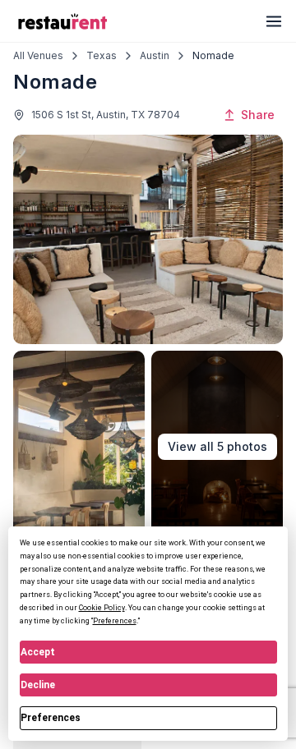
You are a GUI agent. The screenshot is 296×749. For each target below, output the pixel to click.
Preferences (51, 718)
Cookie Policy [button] (102, 608)
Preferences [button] (114, 621)
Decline (38, 685)
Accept (38, 652)
